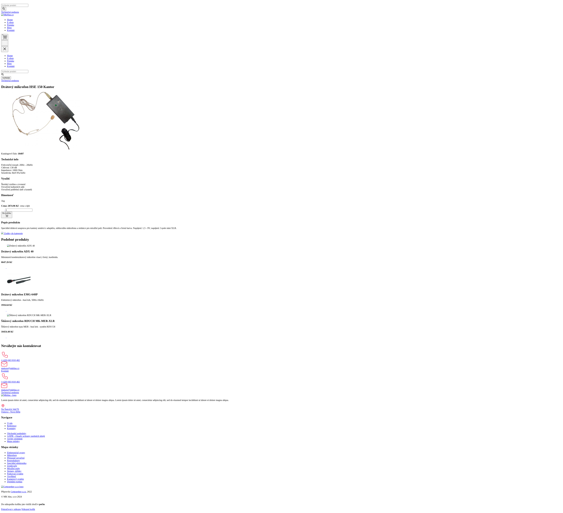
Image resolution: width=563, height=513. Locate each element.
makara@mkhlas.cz (10, 368)
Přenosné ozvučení (15, 458)
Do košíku (6, 213)
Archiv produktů (14, 438)
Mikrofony (12, 455)
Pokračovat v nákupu (11, 509)
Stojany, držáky (14, 471)
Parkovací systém (15, 474)
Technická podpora (10, 12)
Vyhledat (6, 78)
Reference (11, 426)
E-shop (10, 22)
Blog (9, 27)
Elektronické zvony (16, 452)
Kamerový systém (15, 479)
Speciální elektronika (16, 463)
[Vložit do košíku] (3, 267)
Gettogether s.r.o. (19, 491)
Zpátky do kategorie (13, 233)
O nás (9, 423)
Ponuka (10, 25)
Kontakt (11, 30)
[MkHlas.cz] (7, 14)
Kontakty (11, 428)
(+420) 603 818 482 (10, 360)
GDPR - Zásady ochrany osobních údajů (26, 436)
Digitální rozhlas (14, 481)
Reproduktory (13, 460)
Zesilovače (12, 466)
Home (10, 19)
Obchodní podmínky (16, 433)
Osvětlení (11, 476)
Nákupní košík (28, 509)
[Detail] (8, 267)
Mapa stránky (13, 441)
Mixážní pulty (13, 468)
